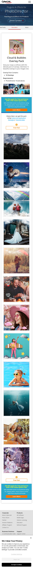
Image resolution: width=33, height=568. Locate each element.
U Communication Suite (9, 534)
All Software (20, 515)
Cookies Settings (16, 554)
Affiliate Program (7, 525)
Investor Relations (7, 522)
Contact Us (5, 527)
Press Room (5, 517)
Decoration (15, 27)
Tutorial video (20, 120)
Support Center (21, 534)
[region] (16, 551)
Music (26, 27)
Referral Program (22, 525)
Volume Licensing (22, 520)
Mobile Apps (20, 517)
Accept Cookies (16, 565)
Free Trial (16, 128)
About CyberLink (7, 515)
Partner (4, 520)
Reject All (16, 559)
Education (19, 522)
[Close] (31, 538)
